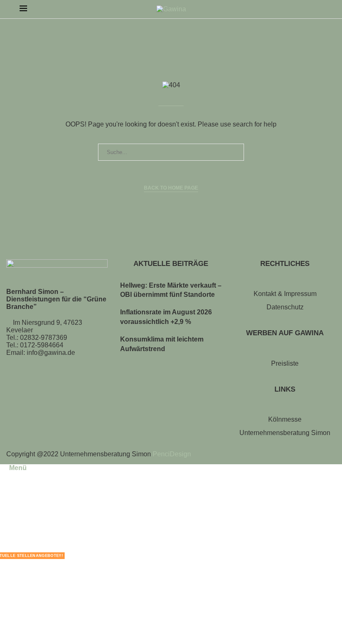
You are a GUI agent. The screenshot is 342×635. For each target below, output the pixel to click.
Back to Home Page (171, 188)
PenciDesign (172, 454)
